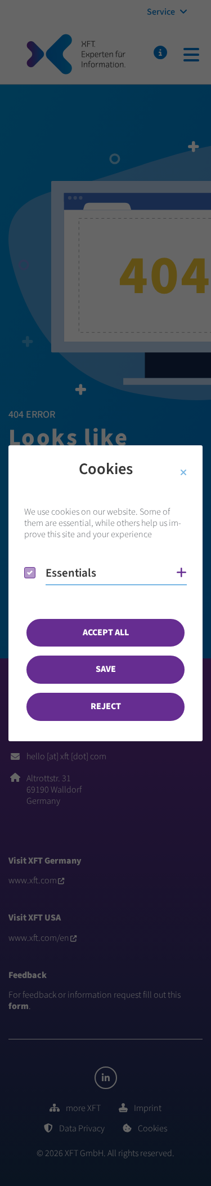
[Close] (183, 472)
